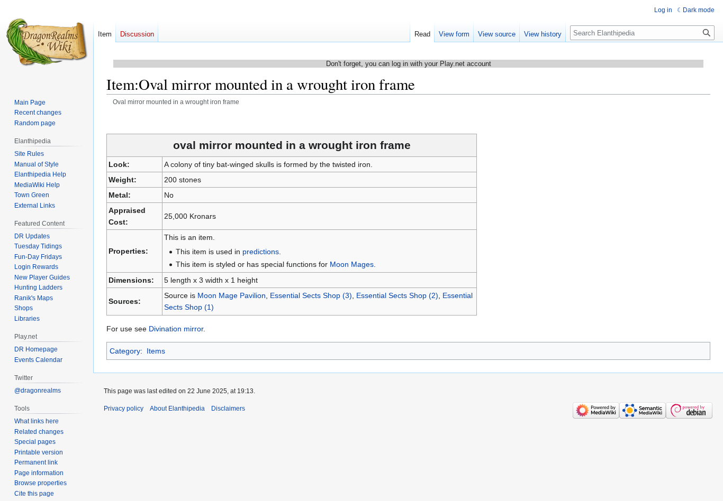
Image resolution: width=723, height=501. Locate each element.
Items (156, 351)
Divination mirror (176, 328)
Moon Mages (352, 264)
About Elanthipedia (177, 408)
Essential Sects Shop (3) (311, 295)
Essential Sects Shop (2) (397, 295)
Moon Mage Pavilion (231, 295)
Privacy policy (123, 408)
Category (125, 351)
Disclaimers (228, 408)
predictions (260, 251)
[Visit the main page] (46, 42)
